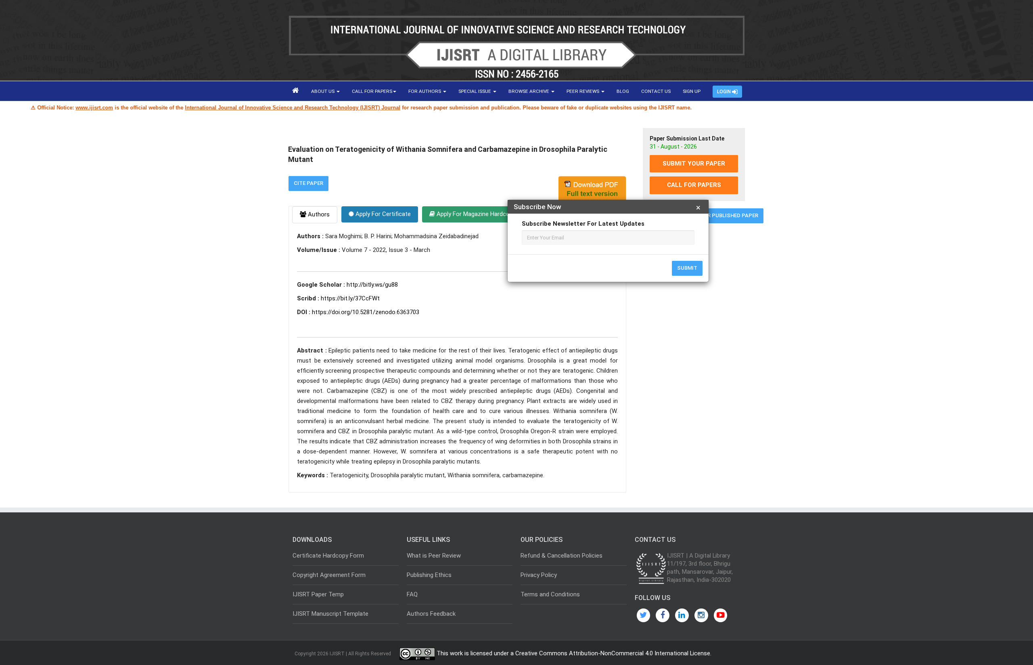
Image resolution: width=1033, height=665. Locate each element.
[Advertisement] (694, 352)
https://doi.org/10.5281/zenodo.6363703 (365, 312)
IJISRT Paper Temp (318, 594)
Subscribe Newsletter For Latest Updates (583, 223)
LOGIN (724, 91)
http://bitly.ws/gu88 (372, 284)
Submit (687, 268)
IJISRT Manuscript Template (330, 613)
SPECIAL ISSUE (475, 91)
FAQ (412, 594)
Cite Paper (308, 183)
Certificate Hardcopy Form (328, 555)
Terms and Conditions (550, 594)
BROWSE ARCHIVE (529, 91)
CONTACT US (656, 91)
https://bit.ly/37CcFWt (350, 298)
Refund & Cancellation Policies (561, 555)
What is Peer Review (434, 555)
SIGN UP (692, 91)
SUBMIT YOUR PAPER (694, 163)
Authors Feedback (431, 613)
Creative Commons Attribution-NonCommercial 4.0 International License (612, 653)
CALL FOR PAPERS (372, 91)
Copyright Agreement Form (329, 575)
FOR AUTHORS (425, 91)
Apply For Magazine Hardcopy (475, 214)
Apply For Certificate (382, 214)
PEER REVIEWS (583, 91)
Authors (318, 214)
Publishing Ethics (429, 575)
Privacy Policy (539, 575)
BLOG (623, 91)
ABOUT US (323, 91)
